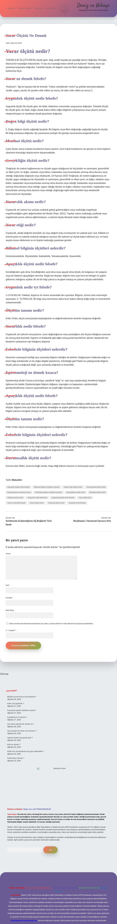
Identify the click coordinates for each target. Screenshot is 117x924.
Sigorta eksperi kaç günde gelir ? (20, 738)
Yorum (8, 554)
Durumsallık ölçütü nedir (96, 487)
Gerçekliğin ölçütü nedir (75, 492)
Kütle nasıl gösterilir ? (15, 704)
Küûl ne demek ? (13, 745)
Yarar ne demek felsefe (16, 503)
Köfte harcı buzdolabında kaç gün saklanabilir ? (25, 751)
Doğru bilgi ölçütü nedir (73, 487)
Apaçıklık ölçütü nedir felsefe (18, 487)
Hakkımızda (50, 8)
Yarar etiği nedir (85, 498)
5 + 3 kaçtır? (11, 630)
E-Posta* (9, 598)
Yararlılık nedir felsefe (77, 503)
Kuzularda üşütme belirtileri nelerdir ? (21, 710)
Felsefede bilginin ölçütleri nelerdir (48, 492)
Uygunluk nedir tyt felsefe (37, 498)
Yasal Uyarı (38, 8)
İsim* (8, 585)
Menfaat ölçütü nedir (97, 492)
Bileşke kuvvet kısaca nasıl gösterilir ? (22, 697)
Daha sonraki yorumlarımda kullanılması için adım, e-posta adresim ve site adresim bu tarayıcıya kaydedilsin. (51, 624)
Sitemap (4, 674)
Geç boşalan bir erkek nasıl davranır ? (22, 731)
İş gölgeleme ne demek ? (17, 717)
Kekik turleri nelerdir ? (15, 758)
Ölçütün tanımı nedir (15, 498)
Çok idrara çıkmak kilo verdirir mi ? (20, 724)
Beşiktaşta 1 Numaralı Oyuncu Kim (92, 521)
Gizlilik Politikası (24, 8)
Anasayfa (11, 8)
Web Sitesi (10, 610)
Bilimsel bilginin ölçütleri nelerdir (46, 487)
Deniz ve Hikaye (93, 5)
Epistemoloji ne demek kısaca (19, 492)
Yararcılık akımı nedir (56, 503)
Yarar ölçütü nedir (37, 503)
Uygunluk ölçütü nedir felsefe (63, 498)
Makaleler (17, 480)
